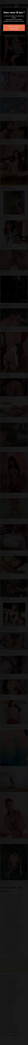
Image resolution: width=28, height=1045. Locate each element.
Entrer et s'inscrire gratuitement (14, 28)
